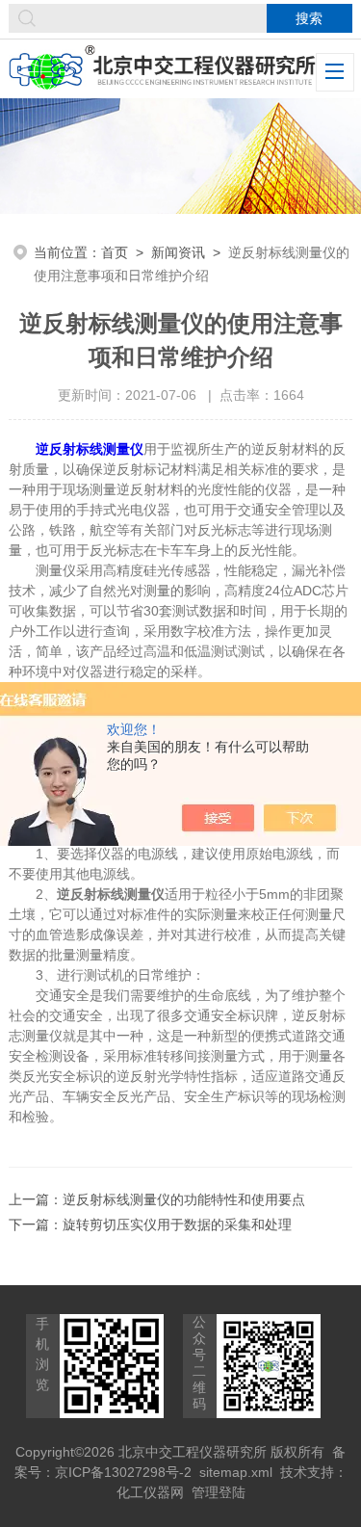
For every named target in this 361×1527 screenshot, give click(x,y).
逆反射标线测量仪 (89, 449)
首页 (114, 252)
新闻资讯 (178, 252)
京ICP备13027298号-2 (123, 1472)
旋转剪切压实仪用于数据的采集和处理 (177, 1224)
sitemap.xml (235, 1472)
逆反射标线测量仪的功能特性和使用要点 (184, 1199)
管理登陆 (218, 1492)
